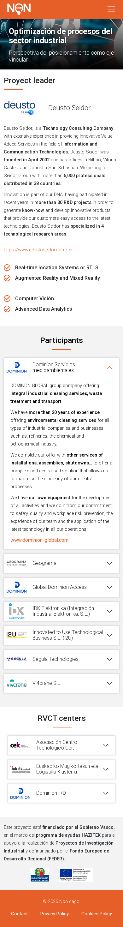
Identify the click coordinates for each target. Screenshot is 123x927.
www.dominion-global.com (39, 540)
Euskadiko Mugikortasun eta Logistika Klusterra (67, 769)
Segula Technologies (55, 659)
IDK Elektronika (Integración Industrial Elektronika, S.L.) (63, 611)
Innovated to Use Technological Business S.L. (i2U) (67, 635)
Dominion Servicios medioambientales (53, 367)
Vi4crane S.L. (47, 683)
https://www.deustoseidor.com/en (38, 250)
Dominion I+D (51, 793)
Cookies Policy (96, 914)
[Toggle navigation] (111, 9)
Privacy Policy (54, 914)
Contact (19, 914)
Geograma (44, 563)
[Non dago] (19, 9)
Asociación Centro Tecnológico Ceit (56, 745)
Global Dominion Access (59, 587)
